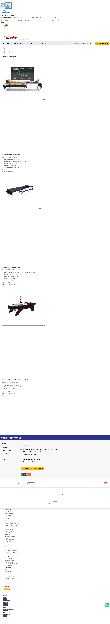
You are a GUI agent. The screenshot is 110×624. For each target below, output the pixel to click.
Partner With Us (9, 520)
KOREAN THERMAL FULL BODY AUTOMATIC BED (16, 380)
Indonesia (5, 610)
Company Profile (18, 43)
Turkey (5, 607)
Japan (5, 595)
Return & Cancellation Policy (12, 523)
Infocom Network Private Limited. (22, 483)
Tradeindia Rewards (10, 536)
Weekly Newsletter (9, 533)
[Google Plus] (29, 475)
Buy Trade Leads (9, 565)
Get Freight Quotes (10, 560)
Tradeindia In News (10, 517)
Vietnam (5, 604)
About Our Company (10, 511)
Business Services (9, 571)
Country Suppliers (9, 576)
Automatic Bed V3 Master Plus (11, 154)
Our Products (31, 43)
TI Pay (6, 538)
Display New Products (10, 558)
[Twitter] (24, 475)
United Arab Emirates (8, 609)
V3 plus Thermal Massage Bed (11, 267)
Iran (4, 612)
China (4, 597)
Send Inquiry (104, 43)
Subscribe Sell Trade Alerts (11, 552)
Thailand (5, 602)
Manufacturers (8, 569)
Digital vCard (8, 543)
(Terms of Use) (31, 482)
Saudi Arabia (6, 614)
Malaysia (5, 605)
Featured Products (9, 578)
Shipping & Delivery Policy (11, 525)
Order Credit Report (10, 534)
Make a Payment (9, 522)
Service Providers (9, 573)
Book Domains (8, 531)
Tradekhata (8, 544)
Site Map (4, 460)
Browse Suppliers (9, 548)
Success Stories (9, 515)
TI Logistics (8, 541)
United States (6, 600)
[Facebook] (22, 475)
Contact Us (43, 43)
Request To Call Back (8, 171)
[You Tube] (27, 475)
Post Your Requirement (11, 550)
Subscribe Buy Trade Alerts (12, 563)
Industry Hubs (8, 574)
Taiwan (5, 599)
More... (5, 616)
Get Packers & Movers (10, 562)
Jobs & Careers (9, 513)
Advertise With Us (9, 529)
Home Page (6, 43)
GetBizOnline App (9, 539)
